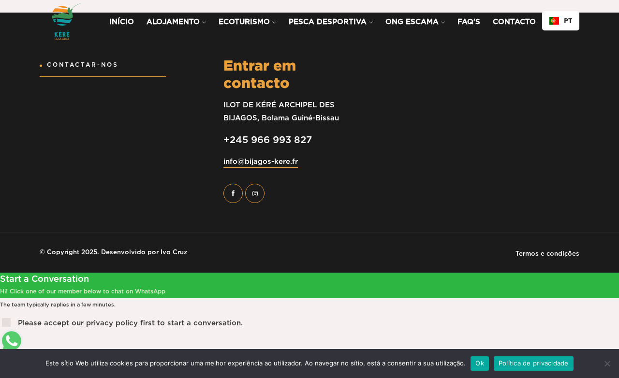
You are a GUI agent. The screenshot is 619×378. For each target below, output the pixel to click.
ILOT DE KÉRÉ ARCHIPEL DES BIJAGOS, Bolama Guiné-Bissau (281, 111)
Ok (479, 363)
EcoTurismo (245, 21)
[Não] (607, 363)
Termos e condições (547, 253)
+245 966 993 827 (267, 139)
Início (121, 21)
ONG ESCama (413, 21)
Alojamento (174, 21)
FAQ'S (468, 21)
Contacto (514, 21)
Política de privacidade (534, 363)
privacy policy (112, 323)
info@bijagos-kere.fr (260, 161)
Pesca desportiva (329, 21)
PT (568, 20)
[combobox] (560, 20)
